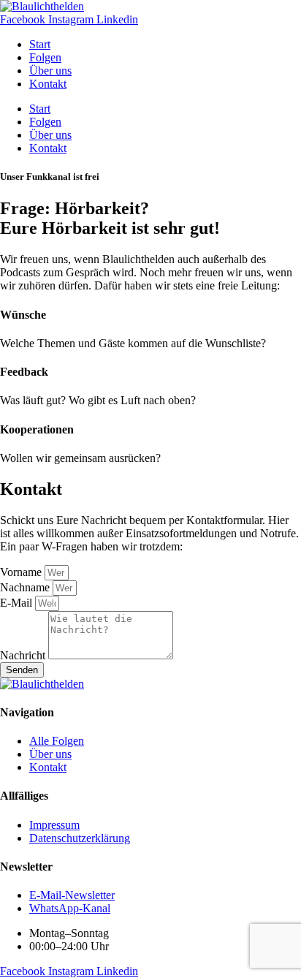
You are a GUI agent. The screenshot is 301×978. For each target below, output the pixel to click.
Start (39, 44)
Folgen (45, 57)
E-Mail (17, 602)
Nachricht (24, 655)
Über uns (50, 70)
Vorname (22, 572)
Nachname (26, 587)
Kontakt (47, 83)
